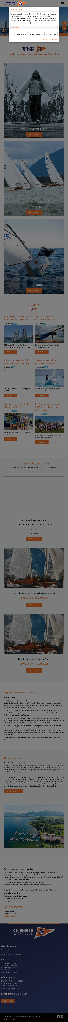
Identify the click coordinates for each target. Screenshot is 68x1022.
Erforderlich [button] (16, 27)
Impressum (35, 22)
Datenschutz (26, 22)
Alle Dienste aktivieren (51, 34)
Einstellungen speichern (21, 34)
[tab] (34, 27)
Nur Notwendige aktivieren (36, 34)
